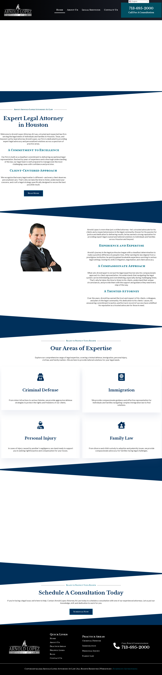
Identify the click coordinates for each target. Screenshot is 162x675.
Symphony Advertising (125, 669)
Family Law (121, 438)
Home (59, 10)
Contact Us (111, 10)
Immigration (121, 390)
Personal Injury (40, 438)
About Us (72, 10)
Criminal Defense (40, 390)
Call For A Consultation (141, 12)
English (134, 1)
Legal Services (91, 10)
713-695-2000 (141, 8)
